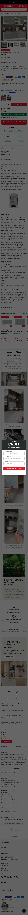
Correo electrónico (8, 456)
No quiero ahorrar (14, 472)
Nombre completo (8, 451)
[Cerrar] (24, 442)
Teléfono (6, 461)
